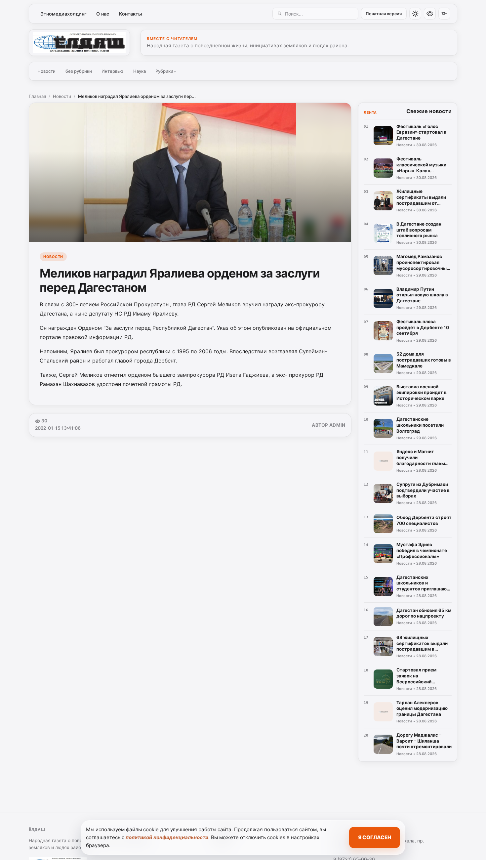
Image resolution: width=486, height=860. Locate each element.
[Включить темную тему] (415, 14)
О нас (102, 14)
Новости (46, 71)
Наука (139, 71)
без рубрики (78, 71)
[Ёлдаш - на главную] (79, 42)
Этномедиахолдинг (63, 14)
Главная (37, 96)
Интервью (112, 71)
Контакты (130, 14)
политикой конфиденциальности (167, 837)
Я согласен (374, 837)
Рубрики (165, 71)
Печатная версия (384, 13)
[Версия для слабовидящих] (430, 14)
